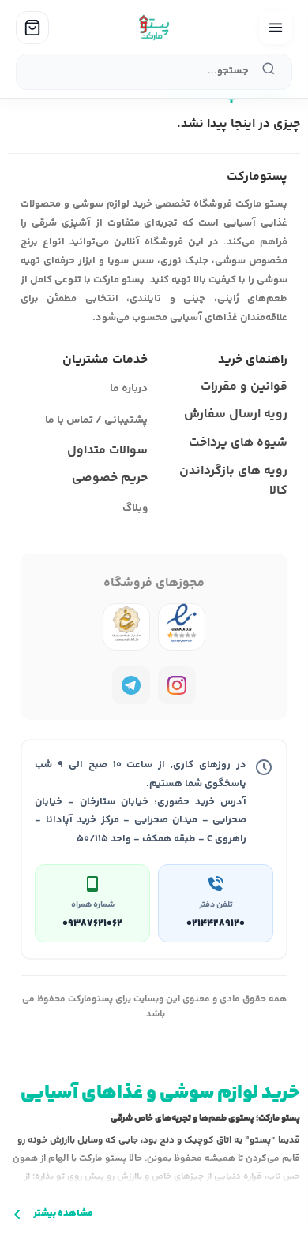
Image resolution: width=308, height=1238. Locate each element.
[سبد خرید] (32, 27)
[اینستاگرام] (177, 685)
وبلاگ (135, 508)
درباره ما (129, 388)
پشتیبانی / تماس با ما (96, 420)
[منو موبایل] (275, 27)
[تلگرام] (131, 685)
